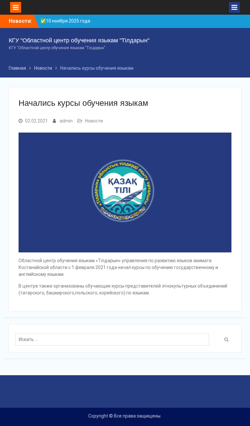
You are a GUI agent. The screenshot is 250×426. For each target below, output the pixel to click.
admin (66, 120)
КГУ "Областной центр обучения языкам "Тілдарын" (79, 40)
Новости (94, 120)
